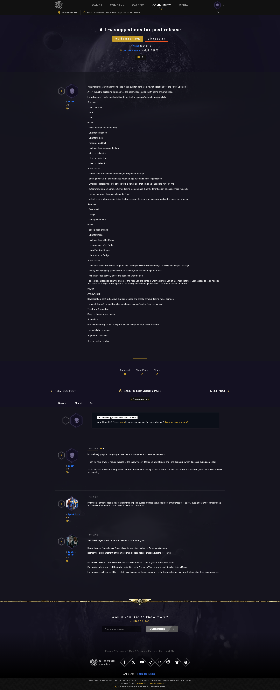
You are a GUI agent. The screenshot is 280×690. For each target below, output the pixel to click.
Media (183, 5)
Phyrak (136, 46)
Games (97, 5)
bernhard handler (132, 50)
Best (92, 403)
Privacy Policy (146, 651)
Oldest (78, 403)
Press (109, 651)
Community (161, 5)
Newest (62, 403)
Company (117, 5)
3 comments (140, 399)
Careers (138, 5)
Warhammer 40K (127, 38)
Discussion (157, 38)
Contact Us (167, 651)
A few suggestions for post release (118, 417)
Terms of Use (124, 651)
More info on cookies (150, 683)
